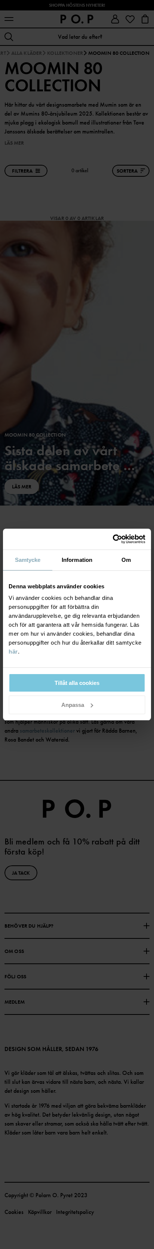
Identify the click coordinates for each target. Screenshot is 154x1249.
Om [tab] (126, 560)
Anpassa (72, 705)
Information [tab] (77, 560)
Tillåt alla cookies (77, 683)
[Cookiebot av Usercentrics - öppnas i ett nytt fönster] (112, 539)
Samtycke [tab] (28, 560)
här (13, 651)
